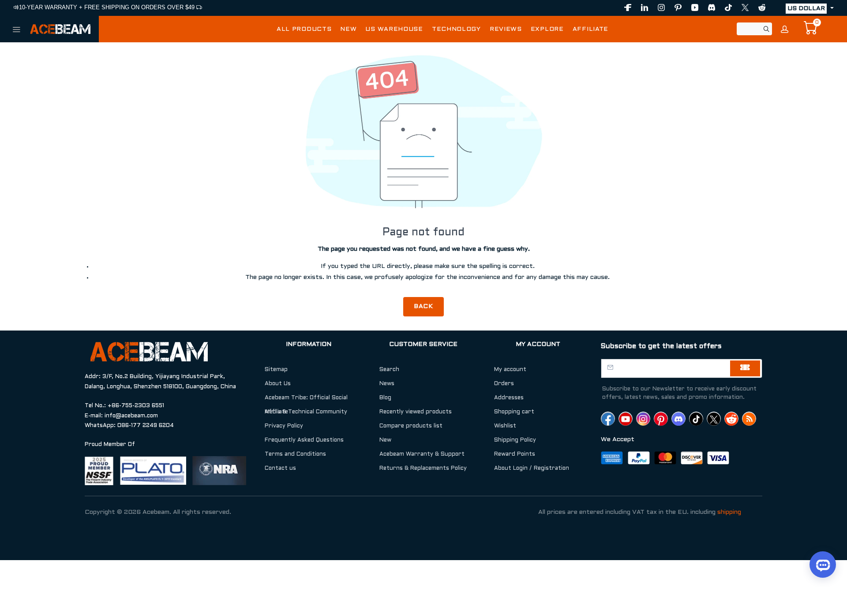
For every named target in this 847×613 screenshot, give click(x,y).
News (386, 383)
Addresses (509, 398)
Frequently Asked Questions (304, 440)
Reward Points (514, 454)
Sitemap (276, 369)
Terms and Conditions (295, 454)
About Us (278, 383)
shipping (729, 512)
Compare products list (410, 426)
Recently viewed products (415, 412)
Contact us (280, 468)
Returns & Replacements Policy (423, 468)
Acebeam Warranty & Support (422, 454)
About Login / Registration (531, 468)
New (385, 440)
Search (389, 369)
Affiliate (276, 412)
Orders (504, 383)
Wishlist (505, 426)
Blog (385, 398)
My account (510, 369)
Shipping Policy (515, 440)
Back (424, 306)
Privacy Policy (284, 426)
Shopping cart (514, 412)
